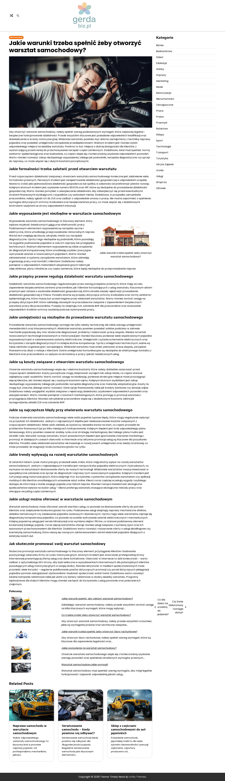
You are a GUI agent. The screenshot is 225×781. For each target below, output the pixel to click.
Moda (159, 87)
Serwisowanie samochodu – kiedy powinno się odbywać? (78, 729)
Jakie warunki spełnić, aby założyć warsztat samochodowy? (97, 598)
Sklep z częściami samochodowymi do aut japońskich (128, 729)
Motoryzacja (16, 37)
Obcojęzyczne (164, 105)
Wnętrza (161, 182)
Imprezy (161, 75)
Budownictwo (164, 51)
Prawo (160, 116)
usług (51, 224)
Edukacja (161, 63)
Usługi (159, 176)
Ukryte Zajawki (165, 164)
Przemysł (161, 122)
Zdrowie (161, 188)
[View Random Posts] (11, 15)
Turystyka (162, 158)
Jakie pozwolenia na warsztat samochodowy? (89, 648)
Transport (162, 152)
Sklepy (160, 134)
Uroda (159, 170)
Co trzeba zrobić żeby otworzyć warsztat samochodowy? (96, 615)
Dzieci (159, 57)
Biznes (160, 45)
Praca (159, 111)
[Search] (18, 15)
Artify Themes (137, 777)
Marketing (162, 81)
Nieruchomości (165, 99)
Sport (159, 140)
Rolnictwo (162, 128)
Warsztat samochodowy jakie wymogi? (84, 664)
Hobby (160, 69)
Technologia (163, 146)
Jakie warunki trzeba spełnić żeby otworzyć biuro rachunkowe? (99, 631)
